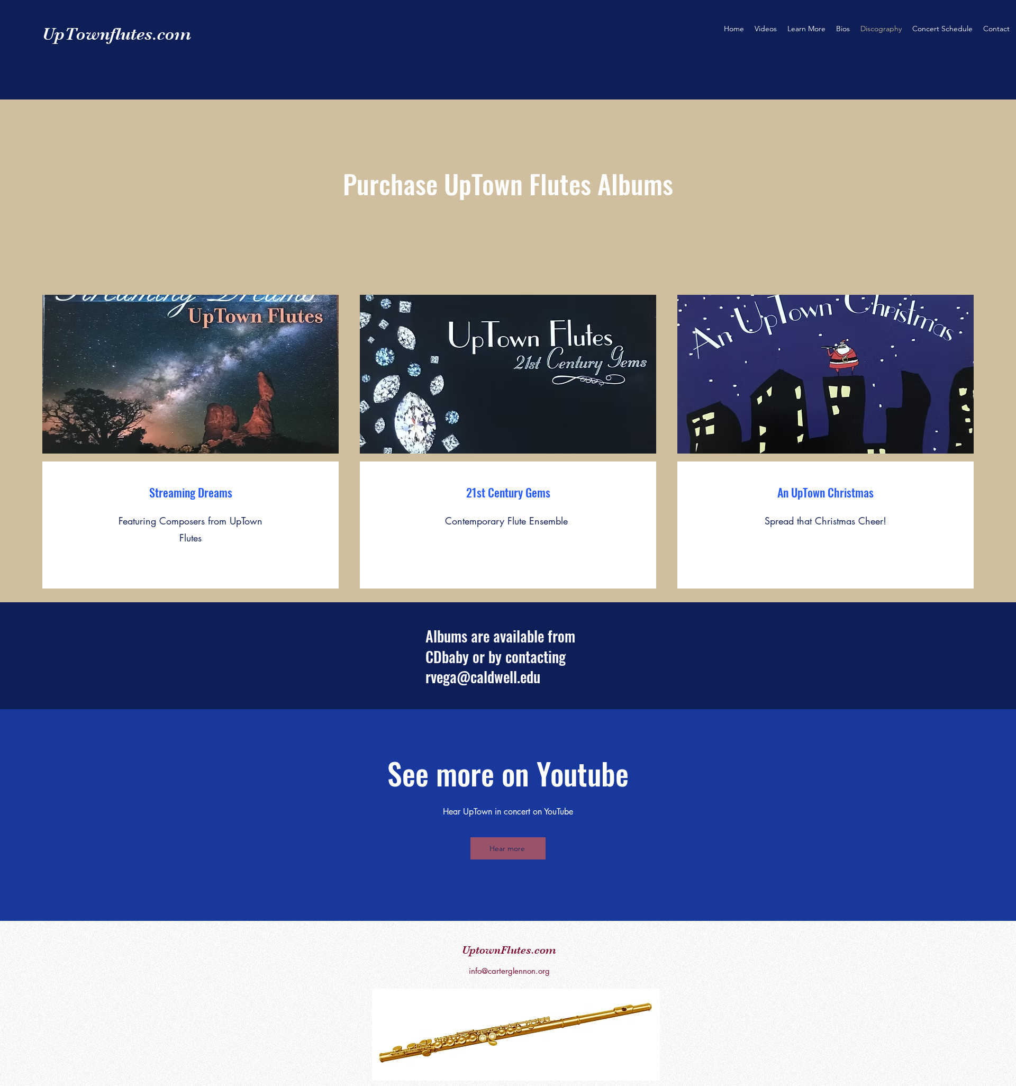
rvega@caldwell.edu (482, 676)
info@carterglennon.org (509, 971)
